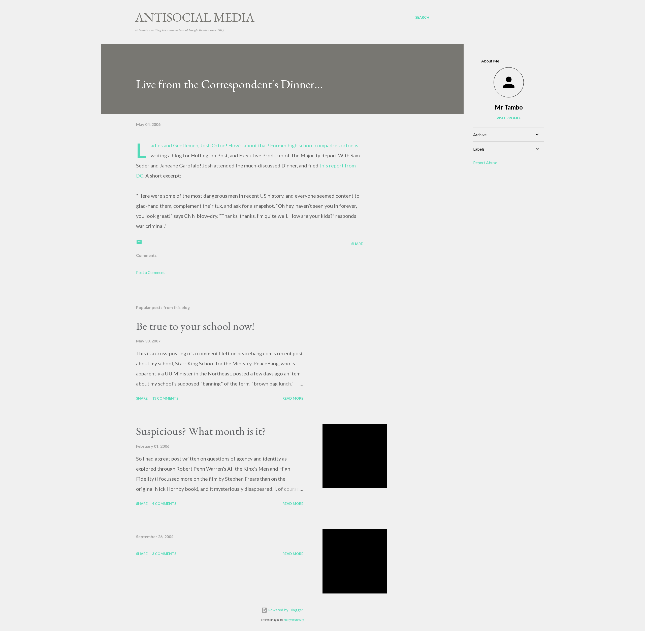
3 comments (164, 553)
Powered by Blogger (285, 610)
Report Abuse (485, 162)
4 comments (164, 503)
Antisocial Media (194, 17)
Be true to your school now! (195, 326)
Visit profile (509, 118)
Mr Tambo (509, 107)
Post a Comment (150, 272)
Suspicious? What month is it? (201, 431)
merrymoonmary (294, 619)
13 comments (165, 398)
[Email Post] (139, 243)
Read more (292, 398)
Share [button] (357, 243)
